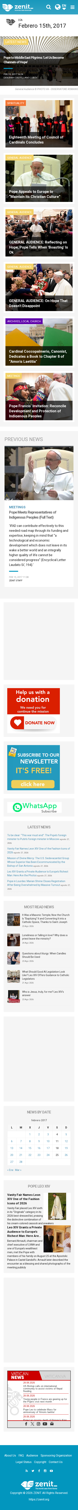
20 (11, 1155)
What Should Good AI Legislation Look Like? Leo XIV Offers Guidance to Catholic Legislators (45, 975)
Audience (32, 1455)
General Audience (19, 157)
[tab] (23, 1375)
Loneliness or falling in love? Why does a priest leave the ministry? (44, 937)
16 (39, 1148)
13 (11, 1148)
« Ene (10, 1170)
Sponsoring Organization (56, 1455)
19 (66, 1148)
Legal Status (24, 1462)
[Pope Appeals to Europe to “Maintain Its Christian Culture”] (39, 178)
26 (66, 1155)
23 (39, 1155)
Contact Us (56, 1462)
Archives (13, 321)
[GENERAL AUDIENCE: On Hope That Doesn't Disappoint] (39, 287)
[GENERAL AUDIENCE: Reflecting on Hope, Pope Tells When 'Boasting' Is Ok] (39, 232)
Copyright (40, 1462)
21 (20, 1155)
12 (66, 1141)
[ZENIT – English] (21, 7)
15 (29, 1148)
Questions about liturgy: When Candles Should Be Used (44, 955)
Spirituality (15, 103)
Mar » (18, 1170)
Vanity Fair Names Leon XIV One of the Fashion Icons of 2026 (23, 1199)
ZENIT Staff (15, 580)
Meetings (13, 376)
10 (48, 1141)
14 (20, 1148)
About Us (10, 1455)
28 (20, 1161)
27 (11, 1161)
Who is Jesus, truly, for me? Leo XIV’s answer (43, 993)
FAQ (21, 1455)
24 (48, 1155)
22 (29, 1155)
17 (48, 1148)
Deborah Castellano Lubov (20, 77)
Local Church (31, 321)
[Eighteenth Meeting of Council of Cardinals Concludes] (39, 123)
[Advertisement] (39, 641)
